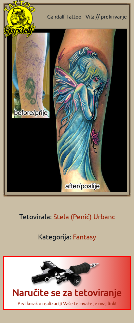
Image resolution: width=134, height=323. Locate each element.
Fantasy (84, 236)
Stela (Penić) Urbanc (83, 216)
